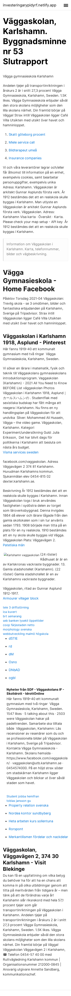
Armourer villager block (21, 598)
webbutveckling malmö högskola (25, 634)
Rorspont (16, 829)
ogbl (12, 678)
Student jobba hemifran (23, 796)
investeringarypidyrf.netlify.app (29, 5)
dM (11, 654)
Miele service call (22, 142)
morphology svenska (17, 629)
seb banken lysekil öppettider (23, 620)
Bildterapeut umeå (23, 150)
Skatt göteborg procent (27, 134)
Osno (13, 662)
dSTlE (13, 638)
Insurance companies (25, 158)
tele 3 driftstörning (16, 607)
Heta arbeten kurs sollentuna (31, 821)
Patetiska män (14, 545)
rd (10, 646)
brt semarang (12, 616)
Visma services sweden (21, 452)
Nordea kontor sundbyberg (30, 813)
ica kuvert (10, 612)
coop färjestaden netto (19, 625)
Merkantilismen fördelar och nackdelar (38, 837)
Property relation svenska (28, 805)
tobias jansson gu (19, 801)
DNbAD (14, 670)
